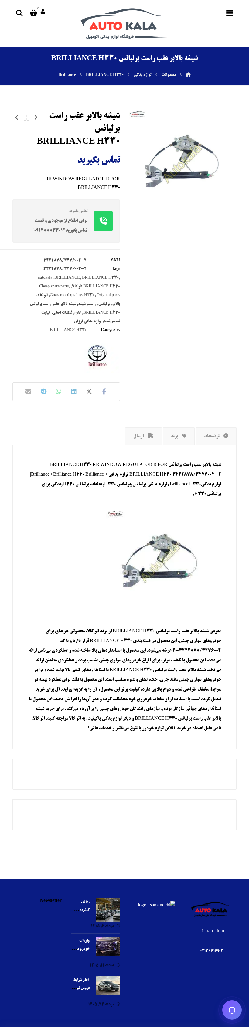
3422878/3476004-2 (65, 269)
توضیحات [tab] (211, 436)
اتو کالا (42, 295)
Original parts (108, 295)
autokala (45, 278)
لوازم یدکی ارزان (88, 321)
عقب (77, 313)
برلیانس (104, 304)
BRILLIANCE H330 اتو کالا (96, 286)
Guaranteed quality (66, 295)
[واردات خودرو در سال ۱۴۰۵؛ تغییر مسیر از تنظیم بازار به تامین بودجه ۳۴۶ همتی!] (108, 949)
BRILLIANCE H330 (100, 278)
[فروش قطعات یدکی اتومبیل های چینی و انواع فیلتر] (124, 23)
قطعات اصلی (62, 313)
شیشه (82, 304)
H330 (89, 295)
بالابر (116, 304)
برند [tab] (175, 436)
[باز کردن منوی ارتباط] (232, 1010)
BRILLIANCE (67, 278)
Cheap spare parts (54, 286)
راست (92, 304)
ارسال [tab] (139, 436)
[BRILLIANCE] (97, 356)
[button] (230, 13)
